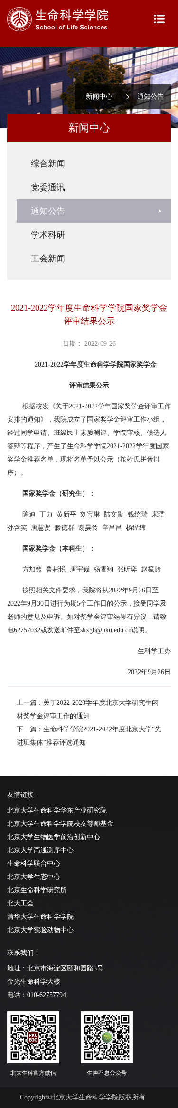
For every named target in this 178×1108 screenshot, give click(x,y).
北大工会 (20, 903)
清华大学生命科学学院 (40, 916)
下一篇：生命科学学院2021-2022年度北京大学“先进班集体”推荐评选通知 (89, 736)
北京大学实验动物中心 (40, 929)
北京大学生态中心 (33, 876)
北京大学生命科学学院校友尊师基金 (60, 823)
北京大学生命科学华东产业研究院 (57, 810)
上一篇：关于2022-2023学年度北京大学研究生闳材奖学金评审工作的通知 (88, 709)
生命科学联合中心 (33, 863)
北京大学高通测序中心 (40, 850)
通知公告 (150, 96)
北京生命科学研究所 (37, 890)
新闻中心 (99, 96)
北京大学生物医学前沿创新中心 (53, 836)
